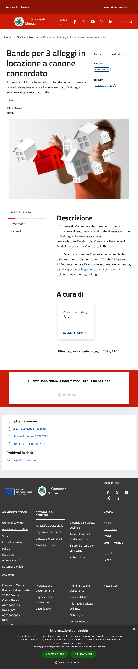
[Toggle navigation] (7, 21)
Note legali (76, 615)
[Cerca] (130, 21)
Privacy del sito (79, 597)
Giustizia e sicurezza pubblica (82, 525)
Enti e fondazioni (12, 542)
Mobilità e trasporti (47, 545)
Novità (21, 37)
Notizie (33, 37)
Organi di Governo (13, 523)
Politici (6, 548)
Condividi (99, 54)
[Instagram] (100, 21)
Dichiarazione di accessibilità (79, 624)
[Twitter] (82, 21)
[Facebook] (73, 21)
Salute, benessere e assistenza (82, 548)
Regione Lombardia (17, 7)
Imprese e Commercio (49, 532)
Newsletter (110, 585)
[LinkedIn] (109, 21)
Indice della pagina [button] (21, 212)
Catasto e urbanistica (49, 538)
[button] (69, 662)
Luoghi (108, 553)
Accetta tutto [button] (55, 654)
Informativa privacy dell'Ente (81, 606)
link (103, 646)
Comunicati (110, 529)
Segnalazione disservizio (44, 599)
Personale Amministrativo (11, 557)
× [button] (134, 629)
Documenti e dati (12, 566)
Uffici (5, 535)
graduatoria (92, 269)
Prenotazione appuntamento (45, 588)
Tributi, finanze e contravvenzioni (80, 536)
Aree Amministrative (15, 529)
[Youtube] (91, 21)
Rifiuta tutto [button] (83, 654)
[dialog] (69, 647)
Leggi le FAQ (43, 608)
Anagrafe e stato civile (49, 525)
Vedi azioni (117, 54)
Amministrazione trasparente (80, 588)
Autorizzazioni (78, 557)
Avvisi (107, 535)
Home (8, 37)
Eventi (107, 560)
